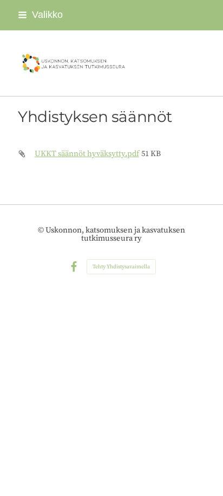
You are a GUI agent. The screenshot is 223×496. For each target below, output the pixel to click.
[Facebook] (74, 267)
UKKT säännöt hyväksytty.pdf (87, 154)
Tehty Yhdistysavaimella (121, 266)
